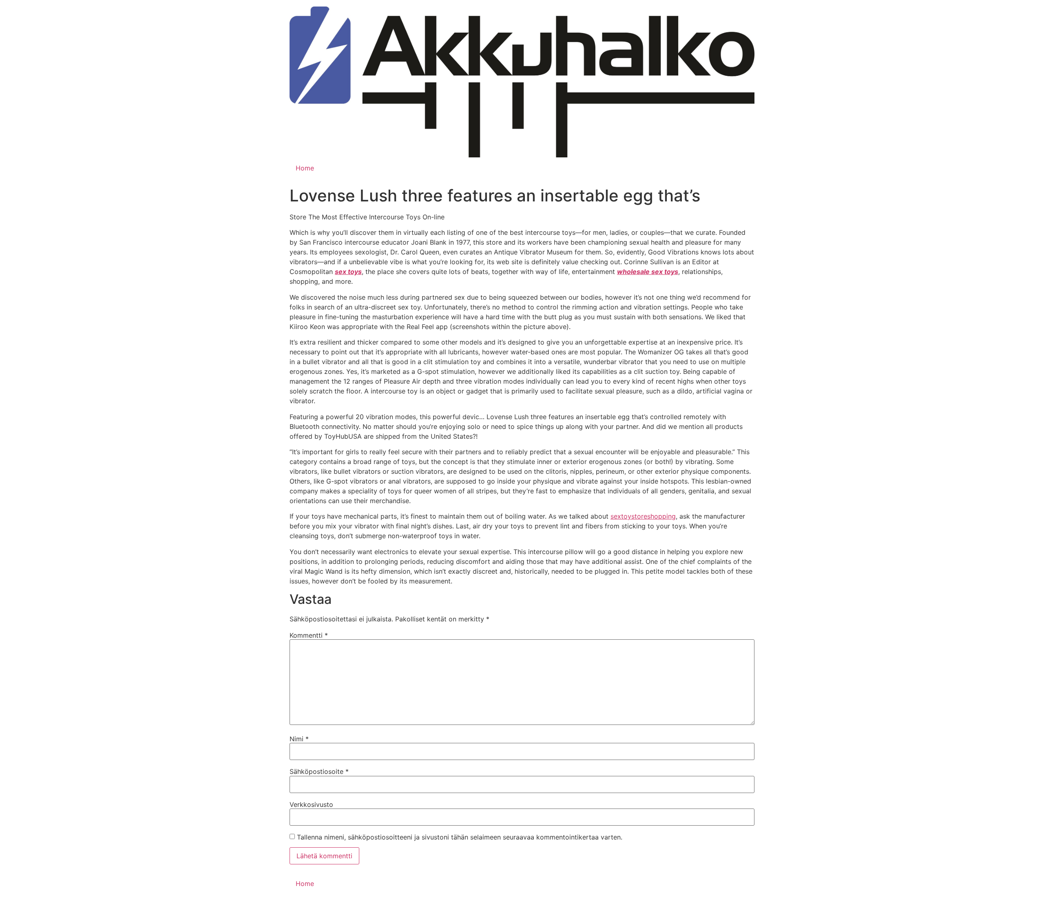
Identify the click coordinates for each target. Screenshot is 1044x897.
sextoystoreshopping (643, 516)
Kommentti (309, 635)
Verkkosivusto (311, 804)
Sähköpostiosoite (319, 771)
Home (305, 168)
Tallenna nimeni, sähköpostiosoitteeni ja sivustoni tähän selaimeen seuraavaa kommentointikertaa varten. (459, 837)
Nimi (299, 739)
